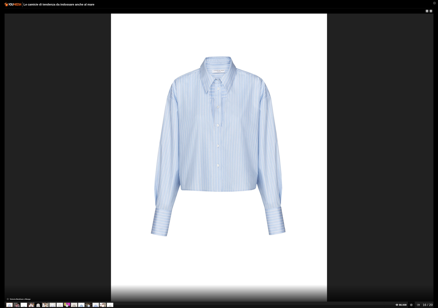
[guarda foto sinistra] (47, 158)
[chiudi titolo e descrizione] (8, 299)
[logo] (13, 4)
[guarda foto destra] (261, 158)
